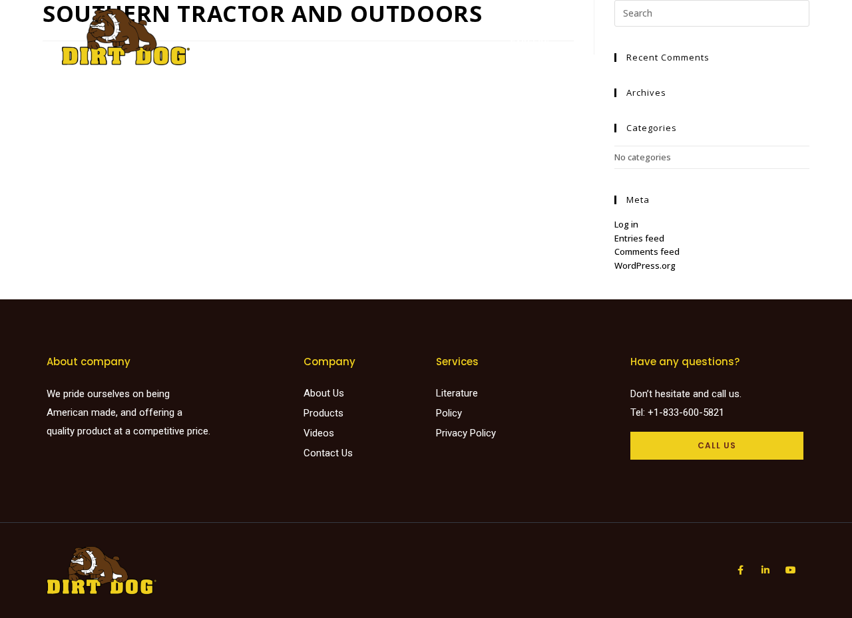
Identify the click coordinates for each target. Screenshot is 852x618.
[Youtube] (790, 570)
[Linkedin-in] (765, 570)
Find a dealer (436, 29)
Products (365, 29)
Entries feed (639, 238)
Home (313, 29)
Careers (529, 43)
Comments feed (647, 251)
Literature (511, 29)
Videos (569, 29)
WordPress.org (645, 265)
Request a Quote (703, 29)
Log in (626, 224)
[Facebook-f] (740, 570)
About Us (622, 29)
